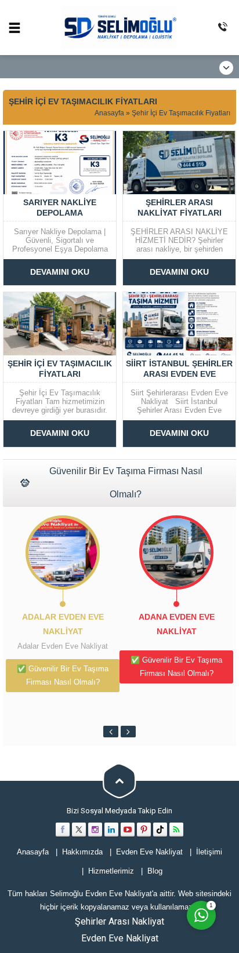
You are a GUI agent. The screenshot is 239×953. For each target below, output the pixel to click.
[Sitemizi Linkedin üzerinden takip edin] (111, 829)
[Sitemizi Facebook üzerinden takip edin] (63, 829)
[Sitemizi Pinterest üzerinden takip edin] (144, 829)
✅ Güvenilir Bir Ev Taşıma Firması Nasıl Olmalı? (62, 675)
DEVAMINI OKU (59, 272)
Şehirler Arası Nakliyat (119, 921)
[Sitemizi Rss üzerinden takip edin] (176, 829)
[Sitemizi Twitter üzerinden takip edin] (79, 829)
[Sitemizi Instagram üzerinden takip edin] (95, 829)
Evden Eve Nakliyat (119, 938)
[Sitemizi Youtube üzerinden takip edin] (128, 829)
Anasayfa (109, 113)
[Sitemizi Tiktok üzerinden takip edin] (160, 829)
